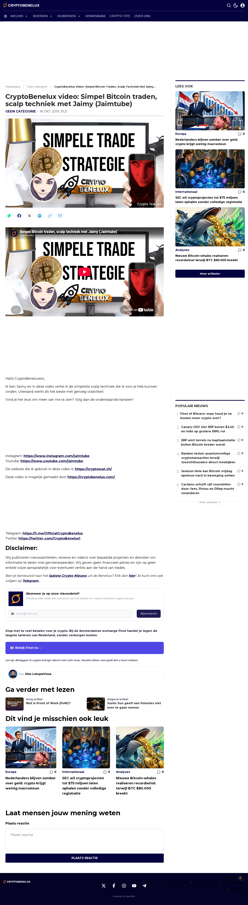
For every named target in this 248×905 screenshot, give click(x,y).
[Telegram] (39, 215)
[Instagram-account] (124, 886)
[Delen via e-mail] (60, 215)
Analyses (123, 772)
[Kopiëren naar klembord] (49, 215)
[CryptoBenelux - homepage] (21, 5)
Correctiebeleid (205, 882)
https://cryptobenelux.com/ (91, 477)
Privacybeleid (179, 882)
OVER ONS (142, 16)
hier (132, 576)
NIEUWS (17, 16)
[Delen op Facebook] (19, 215)
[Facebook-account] (114, 886)
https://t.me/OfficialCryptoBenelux (53, 533)
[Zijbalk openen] (5, 16)
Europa (10, 772)
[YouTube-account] (134, 886)
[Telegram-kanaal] (144, 886)
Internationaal (73, 772)
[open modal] (242, 5)
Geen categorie (20, 111)
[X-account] (103, 886)
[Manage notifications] (240, 878)
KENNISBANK (95, 16)
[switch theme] (235, 5)
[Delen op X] (29, 215)
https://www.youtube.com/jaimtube (52, 461)
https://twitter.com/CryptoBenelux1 (49, 538)
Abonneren (148, 613)
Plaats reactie (85, 858)
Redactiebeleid (233, 882)
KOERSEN (40, 16)
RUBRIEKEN (67, 16)
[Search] (229, 5)
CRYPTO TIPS (120, 16)
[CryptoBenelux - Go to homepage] (17, 881)
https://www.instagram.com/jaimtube (57, 456)
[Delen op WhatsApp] (9, 215)
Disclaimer (237, 889)
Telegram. (31, 581)
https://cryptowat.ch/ (93, 469)
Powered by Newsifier (124, 896)
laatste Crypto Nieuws (68, 576)
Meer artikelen (210, 273)
